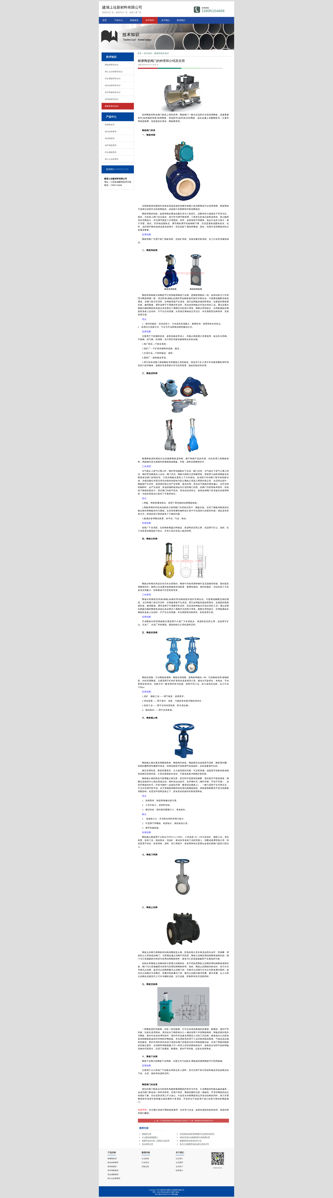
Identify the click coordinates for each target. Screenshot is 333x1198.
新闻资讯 (134, 20)
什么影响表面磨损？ (150, 1137)
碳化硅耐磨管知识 (112, 85)
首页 (105, 20)
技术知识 (150, 20)
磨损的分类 (146, 1134)
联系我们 (181, 20)
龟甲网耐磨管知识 (112, 92)
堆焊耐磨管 (110, 138)
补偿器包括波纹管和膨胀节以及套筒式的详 (197, 1134)
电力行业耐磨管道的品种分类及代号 (194, 1144)
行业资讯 (145, 1162)
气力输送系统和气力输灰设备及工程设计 (174, 1121)
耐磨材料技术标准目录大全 (204, 1121)
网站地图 (175, 1194)
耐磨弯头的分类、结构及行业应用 (155, 1141)
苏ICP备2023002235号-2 (163, 1194)
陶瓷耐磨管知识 (112, 65)
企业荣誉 (179, 1162)
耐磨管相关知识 (161, 53)
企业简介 (179, 1159)
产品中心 (118, 20)
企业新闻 (145, 1159)
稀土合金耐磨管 (112, 159)
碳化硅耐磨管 (111, 132)
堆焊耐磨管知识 (112, 99)
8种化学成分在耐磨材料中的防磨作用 (195, 1137)
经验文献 (145, 1167)
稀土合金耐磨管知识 (113, 72)
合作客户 (179, 1167)
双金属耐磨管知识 (112, 79)
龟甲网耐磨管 (111, 145)
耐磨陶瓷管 (110, 125)
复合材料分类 (147, 1144)
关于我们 (165, 20)
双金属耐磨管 (111, 152)
